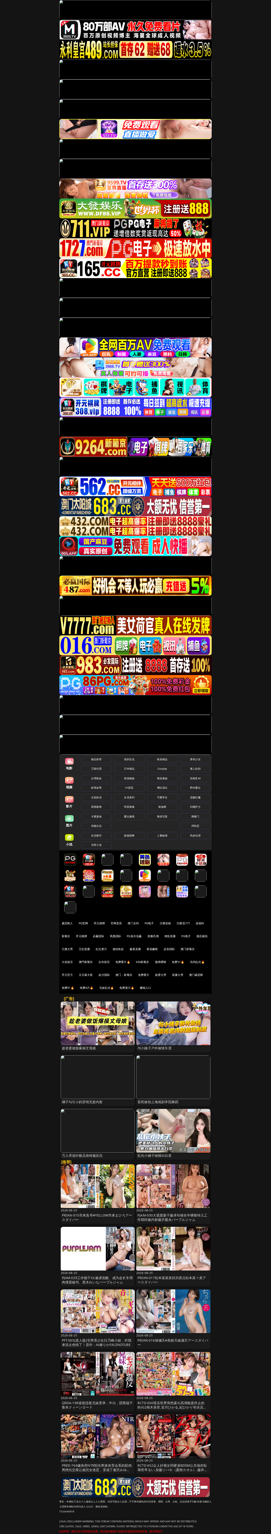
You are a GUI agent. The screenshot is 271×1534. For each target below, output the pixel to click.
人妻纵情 (162, 835)
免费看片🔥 (122, 962)
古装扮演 (96, 797)
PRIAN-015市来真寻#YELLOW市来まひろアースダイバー (97, 1217)
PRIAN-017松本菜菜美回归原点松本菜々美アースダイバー (171, 1279)
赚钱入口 (145, 988)
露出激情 (129, 816)
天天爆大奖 (86, 975)
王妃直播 (84, 949)
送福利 (200, 923)
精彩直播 (170, 936)
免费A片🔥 (86, 988)
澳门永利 (133, 923)
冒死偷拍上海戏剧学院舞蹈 (157, 1102)
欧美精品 (162, 759)
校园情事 (129, 835)
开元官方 (67, 975)
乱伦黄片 (101, 949)
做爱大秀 (160, 975)
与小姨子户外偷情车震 (154, 1048)
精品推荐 (96, 759)
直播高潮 (153, 936)
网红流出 (162, 787)
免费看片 (143, 975)
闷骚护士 (195, 806)
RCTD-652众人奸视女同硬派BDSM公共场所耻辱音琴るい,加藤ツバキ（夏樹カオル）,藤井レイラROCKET (172, 1469)
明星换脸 (129, 806)
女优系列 (129, 797)
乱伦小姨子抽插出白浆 (154, 1155)
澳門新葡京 (86, 962)
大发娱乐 (67, 962)
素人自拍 (195, 768)
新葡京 (66, 936)
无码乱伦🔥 (197, 962)
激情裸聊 (160, 962)
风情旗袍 (96, 806)
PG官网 (83, 923)
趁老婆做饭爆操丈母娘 (79, 1048)
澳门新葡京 (188, 949)
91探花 (129, 787)
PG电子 (149, 923)
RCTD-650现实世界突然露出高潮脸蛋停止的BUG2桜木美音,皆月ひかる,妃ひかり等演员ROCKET (170, 1407)
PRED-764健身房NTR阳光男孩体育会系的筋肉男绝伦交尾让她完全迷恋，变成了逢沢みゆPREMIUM (97, 1469)
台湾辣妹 (96, 778)
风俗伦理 (195, 835)
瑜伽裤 (162, 806)
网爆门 (195, 816)
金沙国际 (104, 975)
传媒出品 (96, 826)
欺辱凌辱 (96, 787)
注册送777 (183, 923)
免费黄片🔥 (126, 988)
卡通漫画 (96, 816)
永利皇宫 (104, 962)
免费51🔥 (178, 962)
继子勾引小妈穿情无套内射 (82, 1102)
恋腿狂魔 (195, 797)
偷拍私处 (118, 949)
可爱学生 (162, 797)
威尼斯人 (67, 923)
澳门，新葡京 (123, 975)
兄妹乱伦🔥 (106, 988)
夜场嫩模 (152, 949)
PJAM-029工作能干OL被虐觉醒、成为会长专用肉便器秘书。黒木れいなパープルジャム (97, 1279)
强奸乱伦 (129, 759)
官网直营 (116, 923)
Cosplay (162, 768)
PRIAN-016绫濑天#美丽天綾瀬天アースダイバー (172, 1342)
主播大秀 (67, 949)
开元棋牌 (99, 923)
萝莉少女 (195, 759)
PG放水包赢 (134, 936)
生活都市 (96, 835)
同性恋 (195, 826)
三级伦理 (96, 768)
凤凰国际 (115, 936)
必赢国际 (98, 936)
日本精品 (129, 768)
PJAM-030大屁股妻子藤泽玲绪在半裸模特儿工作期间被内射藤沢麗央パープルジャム (172, 1217)
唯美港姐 (162, 778)
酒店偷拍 (202, 936)
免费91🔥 (68, 988)
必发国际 (169, 949)
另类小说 (96, 845)
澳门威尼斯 (196, 975)
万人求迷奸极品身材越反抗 (82, 1155)
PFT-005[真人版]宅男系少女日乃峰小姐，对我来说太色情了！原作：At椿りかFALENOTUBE (96, 1342)
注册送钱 (165, 923)
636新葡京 (142, 962)
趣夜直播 (135, 949)
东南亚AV (195, 778)
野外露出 (195, 787)
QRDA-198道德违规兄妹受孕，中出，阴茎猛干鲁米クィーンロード (97, 1405)
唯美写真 (162, 816)
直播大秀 (177, 975)
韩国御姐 (129, 778)
